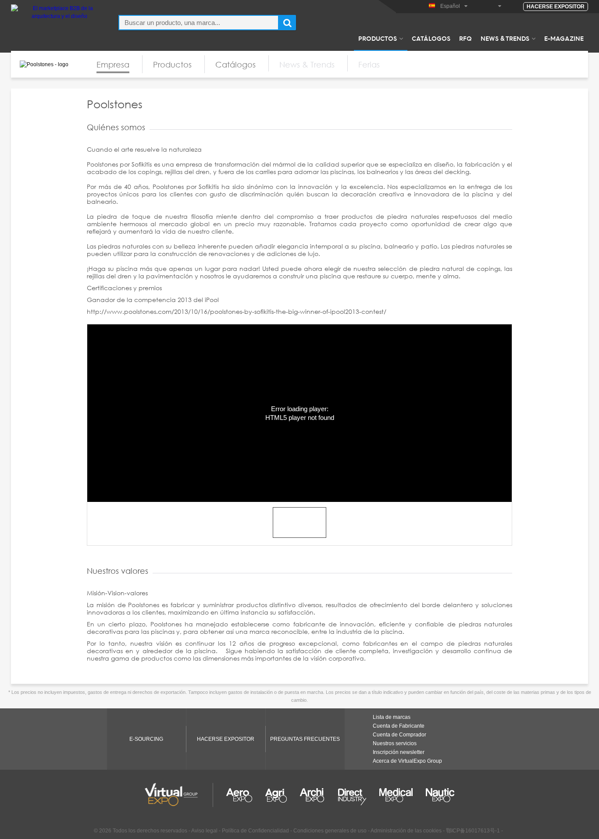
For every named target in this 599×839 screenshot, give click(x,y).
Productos (377, 38)
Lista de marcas (391, 717)
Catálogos (431, 38)
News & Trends (505, 38)
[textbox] (198, 22)
